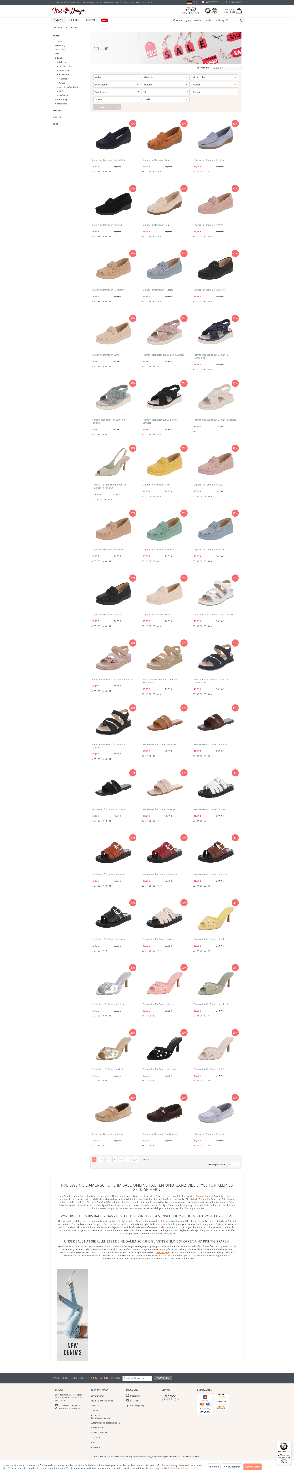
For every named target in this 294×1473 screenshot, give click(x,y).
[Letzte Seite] (135, 1159)
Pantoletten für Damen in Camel (159, 744)
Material (148, 84)
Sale (57, 53)
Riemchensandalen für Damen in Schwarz (160, 421)
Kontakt (94, 1410)
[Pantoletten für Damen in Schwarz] (113, 787)
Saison (98, 99)
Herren (57, 110)
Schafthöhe (101, 84)
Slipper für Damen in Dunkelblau (109, 160)
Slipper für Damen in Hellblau (209, 160)
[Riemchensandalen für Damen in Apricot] (215, 398)
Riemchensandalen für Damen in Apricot (215, 419)
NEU (55, 124)
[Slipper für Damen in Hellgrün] (164, 527)
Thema (196, 92)
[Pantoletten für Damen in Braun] (215, 722)
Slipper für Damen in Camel (157, 160)
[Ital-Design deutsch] (189, 2)
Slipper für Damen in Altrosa (208, 224)
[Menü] (289, 1443)
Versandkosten (139, 1456)
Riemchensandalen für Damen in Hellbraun (160, 681)
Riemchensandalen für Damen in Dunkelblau (211, 356)
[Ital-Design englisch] (194, 2)
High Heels (63, 78)
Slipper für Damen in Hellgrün (158, 549)
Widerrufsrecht (97, 1427)
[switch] (284, 1461)
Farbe (98, 77)
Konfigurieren (252, 1466)
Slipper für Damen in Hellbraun (108, 289)
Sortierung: (203, 67)
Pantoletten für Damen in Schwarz (109, 809)
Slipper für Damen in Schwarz (107, 224)
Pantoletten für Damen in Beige (159, 809)
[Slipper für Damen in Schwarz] (113, 203)
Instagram (135, 1395)
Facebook (134, 1400)
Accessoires (60, 49)
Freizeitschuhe (65, 66)
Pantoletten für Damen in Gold (107, 1069)
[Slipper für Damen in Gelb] (164, 463)
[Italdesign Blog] (178, 1397)
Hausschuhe (64, 74)
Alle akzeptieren (232, 1466)
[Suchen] (239, 20)
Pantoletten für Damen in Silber (108, 1004)
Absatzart (149, 77)
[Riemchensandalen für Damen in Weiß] (215, 592)
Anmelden (163, 1377)
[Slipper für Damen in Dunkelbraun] (164, 1112)
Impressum (96, 1447)
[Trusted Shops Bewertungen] (208, 11)
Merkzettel (212, 2)
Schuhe (58, 41)
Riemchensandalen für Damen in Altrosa (164, 354)
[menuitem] (210, 2)
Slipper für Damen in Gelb (156, 484)
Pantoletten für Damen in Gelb (209, 939)
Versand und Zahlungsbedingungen (101, 1416)
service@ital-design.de (70, 1405)
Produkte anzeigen (105, 107)
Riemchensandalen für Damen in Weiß (214, 614)
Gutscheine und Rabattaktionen (105, 1422)
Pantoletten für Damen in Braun (210, 744)
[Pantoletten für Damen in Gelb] (215, 917)
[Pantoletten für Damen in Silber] (113, 982)
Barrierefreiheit (97, 1395)
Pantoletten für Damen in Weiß (210, 809)
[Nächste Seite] (128, 1159)
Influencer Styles (181, 20)
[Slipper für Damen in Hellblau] (215, 138)
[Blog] (190, 10)
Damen (57, 35)
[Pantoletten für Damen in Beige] (164, 787)
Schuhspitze (101, 92)
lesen (75, 1394)
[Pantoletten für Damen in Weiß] (215, 787)
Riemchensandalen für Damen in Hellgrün (109, 421)
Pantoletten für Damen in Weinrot (160, 874)
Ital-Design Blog (137, 1405)
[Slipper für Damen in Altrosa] (215, 203)
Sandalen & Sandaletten (69, 87)
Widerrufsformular (99, 1432)
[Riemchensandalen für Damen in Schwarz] (164, 398)
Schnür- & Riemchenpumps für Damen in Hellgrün (110, 486)
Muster (196, 84)
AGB (92, 1442)
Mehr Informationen (178, 1468)
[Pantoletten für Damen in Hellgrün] (215, 982)
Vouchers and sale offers (102, 1400)
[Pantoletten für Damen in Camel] (164, 722)
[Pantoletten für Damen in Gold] (113, 1047)
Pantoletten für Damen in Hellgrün (211, 1004)
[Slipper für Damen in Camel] (164, 138)
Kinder (57, 117)
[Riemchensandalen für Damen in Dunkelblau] (215, 333)
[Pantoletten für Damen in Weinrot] (164, 852)
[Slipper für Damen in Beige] (164, 203)
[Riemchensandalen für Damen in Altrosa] (164, 333)
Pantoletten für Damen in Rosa (158, 1004)
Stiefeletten (63, 95)
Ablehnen (214, 1466)
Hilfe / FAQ (95, 1405)
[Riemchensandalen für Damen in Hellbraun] (164, 657)
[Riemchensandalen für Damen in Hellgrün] (113, 398)
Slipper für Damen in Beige (157, 224)
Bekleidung (60, 45)
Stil (145, 92)
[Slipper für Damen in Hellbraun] (113, 268)
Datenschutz (96, 1437)
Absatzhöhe (199, 77)
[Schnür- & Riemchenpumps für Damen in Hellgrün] (112, 463)
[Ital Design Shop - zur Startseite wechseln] (68, 11)
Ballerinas (62, 62)
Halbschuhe (63, 70)
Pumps (61, 82)
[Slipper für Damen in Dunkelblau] (113, 138)
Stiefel (61, 91)
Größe (147, 99)
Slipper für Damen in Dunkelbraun (160, 1134)
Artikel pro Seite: (216, 1164)
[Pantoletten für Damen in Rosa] (164, 982)
